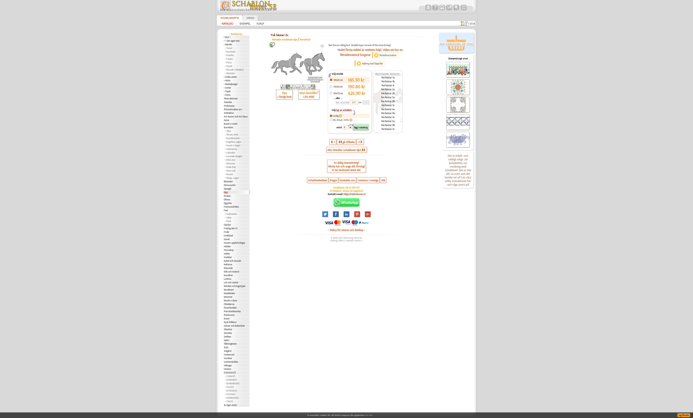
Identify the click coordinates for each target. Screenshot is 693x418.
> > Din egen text (232, 40)
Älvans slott (232, 134)
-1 (334, 142)
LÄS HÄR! (308, 96)
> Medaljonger (231, 84)
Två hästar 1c (388, 85)
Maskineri (229, 289)
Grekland (228, 235)
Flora (229, 62)
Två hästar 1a (388, 77)
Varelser (228, 358)
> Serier (227, 87)
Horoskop (229, 250)
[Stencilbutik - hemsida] (248, 10)
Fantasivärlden (231, 206)
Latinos (227, 278)
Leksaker (230, 152)
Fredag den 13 (230, 228)
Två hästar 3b (388, 101)
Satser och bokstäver (234, 325)
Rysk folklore (230, 322)
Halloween (231, 213)
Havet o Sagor (233, 145)
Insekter (228, 257)
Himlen (227, 246)
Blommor (228, 181)
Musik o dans (230, 300)
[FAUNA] (230, 394)
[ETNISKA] (231, 390)
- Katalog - (227, 23)
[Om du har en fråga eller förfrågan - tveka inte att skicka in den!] (347, 206)
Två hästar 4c (388, 117)
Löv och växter (231, 282)
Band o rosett (230, 123)
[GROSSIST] (230, 372)
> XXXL (227, 94)
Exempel (245, 23)
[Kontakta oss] (442, 9)
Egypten (228, 203)
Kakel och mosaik (232, 260)
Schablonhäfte (230, 17)
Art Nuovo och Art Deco (236, 116)
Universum (229, 354)
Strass (250, 17)
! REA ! (227, 37)
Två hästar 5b (388, 113)
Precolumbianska (232, 311)
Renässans (229, 314)
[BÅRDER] (231, 379)
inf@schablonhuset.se (354, 194)
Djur (226, 192)
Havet (229, 66)
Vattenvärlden (231, 361)
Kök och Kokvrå (231, 271)
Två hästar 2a (388, 89)
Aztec (226, 120)
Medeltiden (229, 293)
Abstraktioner (231, 98)
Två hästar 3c (388, 105)
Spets (226, 340)
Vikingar (228, 365)
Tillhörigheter (230, 343)
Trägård (227, 351)
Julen (228, 217)
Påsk (228, 221)
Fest (226, 210)
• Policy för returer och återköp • (346, 230)
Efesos (227, 199)
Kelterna (228, 264)
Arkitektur (229, 113)
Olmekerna (229, 304)
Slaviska (228, 333)
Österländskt (230, 307)
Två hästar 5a (388, 121)
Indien (227, 253)
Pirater (229, 174)
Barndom (228, 127)
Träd (226, 347)
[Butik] (428, 9)
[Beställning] (449, 9)
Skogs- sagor (232, 177)
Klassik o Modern (235, 69)
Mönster (230, 73)
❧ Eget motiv (230, 405)
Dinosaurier (230, 185)
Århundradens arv (233, 109)
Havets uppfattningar (234, 242)
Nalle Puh (231, 167)
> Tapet (227, 91)
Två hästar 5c (388, 129)
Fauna (229, 58)
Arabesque (229, 105)
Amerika (228, 102)
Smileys (227, 336)
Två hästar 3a (388, 97)
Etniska (230, 55)
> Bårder (228, 44)
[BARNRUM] (232, 383)
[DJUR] (230, 387)
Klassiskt (228, 268)
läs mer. (369, 415)
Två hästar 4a (388, 109)
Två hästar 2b (388, 93)
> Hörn (227, 80)
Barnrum (230, 51)
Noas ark (230, 170)
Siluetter (228, 329)
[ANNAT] (230, 376)
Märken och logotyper (235, 286)
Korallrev (228, 275)
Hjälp (260, 23)
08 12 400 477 (353, 187)
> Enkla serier (230, 76)
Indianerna (231, 149)
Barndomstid (232, 138)
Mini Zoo (230, 159)
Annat (229, 48)
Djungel (227, 188)
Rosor (227, 318)
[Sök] (456, 9)
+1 (359, 142)
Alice (228, 131)
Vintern (227, 369)
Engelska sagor (233, 141)
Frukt (226, 232)
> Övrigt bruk (284, 96)
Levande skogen (234, 156)
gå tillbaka (349, 142)
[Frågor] (435, 9)
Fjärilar (227, 224)
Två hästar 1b (388, 81)
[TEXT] (229, 401)
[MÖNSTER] (232, 397)
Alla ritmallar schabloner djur (344, 150)
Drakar (227, 195)
